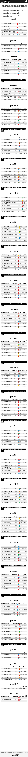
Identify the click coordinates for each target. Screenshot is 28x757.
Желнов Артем (7, 349)
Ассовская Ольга (7, 384)
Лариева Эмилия (7, 376)
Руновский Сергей (7, 468)
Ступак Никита (6, 236)
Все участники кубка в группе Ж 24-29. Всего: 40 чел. (13, 159)
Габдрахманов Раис (7, 580)
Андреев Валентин (7, 401)
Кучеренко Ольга (7, 379)
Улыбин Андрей (7, 29)
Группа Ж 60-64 (14, 542)
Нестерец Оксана (7, 549)
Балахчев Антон (7, 462)
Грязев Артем (6, 226)
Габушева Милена (7, 147)
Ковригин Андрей (7, 355)
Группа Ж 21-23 (14, 85)
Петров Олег (6, 239)
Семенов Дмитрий (7, 407)
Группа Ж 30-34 (14, 193)
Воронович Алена (7, 501)
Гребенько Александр (8, 180)
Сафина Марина (7, 439)
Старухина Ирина (7, 151)
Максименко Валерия (8, 383)
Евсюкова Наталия (7, 554)
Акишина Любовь (7, 654)
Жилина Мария (7, 315)
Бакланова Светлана (7, 657)
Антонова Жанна (7, 488)
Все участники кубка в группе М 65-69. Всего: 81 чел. (13, 595)
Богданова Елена (7, 546)
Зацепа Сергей (6, 531)
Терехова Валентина (8, 142)
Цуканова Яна (6, 269)
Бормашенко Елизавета (8, 148)
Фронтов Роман (7, 177)
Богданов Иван (6, 284)
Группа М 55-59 (14, 455)
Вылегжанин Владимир (8, 520)
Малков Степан (7, 25)
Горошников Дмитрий (8, 173)
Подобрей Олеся (7, 430)
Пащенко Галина (7, 612)
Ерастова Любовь (7, 655)
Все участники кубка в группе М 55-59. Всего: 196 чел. (14, 479)
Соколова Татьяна (7, 436)
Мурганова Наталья (7, 326)
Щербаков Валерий (7, 119)
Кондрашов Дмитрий (8, 174)
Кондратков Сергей (7, 582)
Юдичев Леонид (7, 28)
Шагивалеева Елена (7, 94)
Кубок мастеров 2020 (6, 15)
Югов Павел (6, 636)
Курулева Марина (7, 560)
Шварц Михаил (7, 586)
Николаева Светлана (8, 255)
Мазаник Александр (7, 577)
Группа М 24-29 (14, 106)
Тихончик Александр (8, 412)
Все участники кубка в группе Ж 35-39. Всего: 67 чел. (13, 275)
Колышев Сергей (7, 589)
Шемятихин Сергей (7, 473)
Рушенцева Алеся (7, 140)
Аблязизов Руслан (7, 114)
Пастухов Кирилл (7, 124)
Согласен (15, 755)
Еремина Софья (7, 317)
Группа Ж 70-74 (14, 650)
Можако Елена (6, 556)
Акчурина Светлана (7, 435)
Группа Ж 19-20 (14, 41)
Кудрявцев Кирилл (7, 415)
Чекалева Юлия (7, 320)
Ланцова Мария (7, 557)
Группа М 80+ (14, 693)
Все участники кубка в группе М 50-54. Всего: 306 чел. (14, 421)
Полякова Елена (7, 611)
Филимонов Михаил (7, 60)
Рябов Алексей (6, 405)
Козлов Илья (6, 32)
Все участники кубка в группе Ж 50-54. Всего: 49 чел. (13, 450)
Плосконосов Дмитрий (8, 234)
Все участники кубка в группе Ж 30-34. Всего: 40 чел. (13, 217)
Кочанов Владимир (7, 671)
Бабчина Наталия (7, 197)
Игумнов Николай (7, 517)
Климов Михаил (7, 352)
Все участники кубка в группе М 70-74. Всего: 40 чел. (13, 645)
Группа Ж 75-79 (14, 684)
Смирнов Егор (6, 64)
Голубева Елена (7, 497)
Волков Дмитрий (7, 404)
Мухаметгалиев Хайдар (8, 639)
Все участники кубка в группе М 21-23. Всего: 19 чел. (13, 80)
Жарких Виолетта (7, 257)
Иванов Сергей (7, 575)
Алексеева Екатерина (8, 318)
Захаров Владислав (7, 470)
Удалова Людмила (7, 502)
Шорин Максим (7, 471)
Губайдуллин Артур (7, 295)
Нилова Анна (6, 260)
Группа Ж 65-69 (14, 600)
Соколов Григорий (7, 170)
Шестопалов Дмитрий (8, 409)
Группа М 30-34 (14, 164)
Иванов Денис (6, 357)
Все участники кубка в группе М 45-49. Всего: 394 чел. (14, 362)
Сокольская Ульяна (7, 145)
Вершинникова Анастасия (9, 211)
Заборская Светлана (7, 199)
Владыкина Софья (7, 93)
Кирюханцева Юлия (7, 438)
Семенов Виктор (7, 110)
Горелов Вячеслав (7, 673)
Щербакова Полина (7, 45)
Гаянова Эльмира (7, 210)
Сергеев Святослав (7, 34)
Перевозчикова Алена (8, 263)
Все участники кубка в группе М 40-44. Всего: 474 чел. (14, 304)
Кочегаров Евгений (7, 176)
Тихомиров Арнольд (7, 699)
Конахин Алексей (7, 464)
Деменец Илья (6, 26)
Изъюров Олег (6, 588)
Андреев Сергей (7, 522)
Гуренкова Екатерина (8, 324)
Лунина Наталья (7, 375)
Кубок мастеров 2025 (17, 10)
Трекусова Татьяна (7, 614)
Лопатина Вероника (7, 313)
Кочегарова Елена (7, 548)
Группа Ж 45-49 (14, 368)
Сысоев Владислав (7, 122)
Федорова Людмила (7, 441)
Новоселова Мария (7, 373)
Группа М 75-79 (14, 664)
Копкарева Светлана (8, 378)
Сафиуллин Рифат (7, 231)
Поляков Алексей (7, 294)
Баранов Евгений (7, 347)
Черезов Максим (7, 228)
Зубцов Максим (7, 182)
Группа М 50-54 (14, 397)
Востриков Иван (7, 668)
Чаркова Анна (6, 46)
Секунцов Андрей (7, 240)
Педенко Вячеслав (7, 674)
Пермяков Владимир (8, 679)
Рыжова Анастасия (7, 372)
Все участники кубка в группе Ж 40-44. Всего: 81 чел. (13, 333)
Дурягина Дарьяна (7, 265)
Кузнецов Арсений (7, 70)
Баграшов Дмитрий (7, 171)
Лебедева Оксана (7, 205)
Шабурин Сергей (7, 625)
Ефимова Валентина (8, 551)
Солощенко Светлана (8, 381)
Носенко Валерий (7, 523)
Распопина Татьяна (7, 323)
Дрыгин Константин (7, 410)
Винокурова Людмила (8, 491)
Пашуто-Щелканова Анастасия (9, 202)
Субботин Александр (8, 346)
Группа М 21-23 (14, 56)
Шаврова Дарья (7, 100)
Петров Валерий (7, 344)
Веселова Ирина (7, 604)
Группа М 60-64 (14, 513)
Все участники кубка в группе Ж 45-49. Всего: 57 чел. (13, 391)
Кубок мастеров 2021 (17, 13)
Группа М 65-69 (14, 571)
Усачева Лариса (7, 559)
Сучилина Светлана (7, 266)
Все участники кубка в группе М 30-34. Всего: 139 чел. (14, 188)
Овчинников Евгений (8, 113)
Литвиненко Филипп (8, 291)
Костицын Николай (7, 637)
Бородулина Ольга (7, 494)
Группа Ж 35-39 (14, 251)
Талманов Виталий (7, 121)
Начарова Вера (7, 609)
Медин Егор (6, 68)
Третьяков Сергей (7, 530)
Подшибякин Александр (8, 669)
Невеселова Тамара (7, 608)
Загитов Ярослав (7, 67)
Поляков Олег (6, 65)
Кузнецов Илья (7, 116)
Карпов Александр (7, 583)
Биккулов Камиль (7, 626)
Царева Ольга (6, 268)
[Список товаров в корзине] (26, 1)
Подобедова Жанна (7, 386)
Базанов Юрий (6, 413)
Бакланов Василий (7, 628)
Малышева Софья (7, 91)
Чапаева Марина (7, 493)
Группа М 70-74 (14, 621)
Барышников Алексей (8, 343)
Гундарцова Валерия (8, 97)
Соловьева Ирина (7, 153)
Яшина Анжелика (7, 490)
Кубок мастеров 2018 (6, 16)
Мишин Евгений (7, 467)
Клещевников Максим (8, 286)
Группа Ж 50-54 (14, 426)
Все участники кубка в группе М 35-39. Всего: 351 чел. (14, 246)
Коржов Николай (7, 629)
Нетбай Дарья (6, 203)
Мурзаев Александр (7, 519)
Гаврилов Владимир (7, 677)
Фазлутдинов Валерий (8, 465)
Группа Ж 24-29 (14, 135)
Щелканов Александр (8, 179)
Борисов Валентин (7, 701)
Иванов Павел (6, 585)
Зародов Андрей (7, 111)
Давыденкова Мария (8, 206)
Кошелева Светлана (7, 431)
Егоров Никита (6, 118)
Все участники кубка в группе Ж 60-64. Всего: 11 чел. (13, 566)
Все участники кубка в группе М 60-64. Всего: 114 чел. (14, 537)
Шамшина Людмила (7, 433)
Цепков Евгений (7, 232)
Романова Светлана (7, 496)
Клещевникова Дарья (8, 321)
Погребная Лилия (7, 606)
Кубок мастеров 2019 (17, 15)
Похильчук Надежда (8, 444)
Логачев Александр (7, 402)
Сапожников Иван (7, 298)
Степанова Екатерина (8, 258)
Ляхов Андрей (6, 289)
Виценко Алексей (7, 229)
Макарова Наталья (7, 442)
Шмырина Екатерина (8, 96)
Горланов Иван (6, 237)
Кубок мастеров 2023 (17, 12)
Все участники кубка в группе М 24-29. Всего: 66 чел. (13, 130)
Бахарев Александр (7, 578)
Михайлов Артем (7, 71)
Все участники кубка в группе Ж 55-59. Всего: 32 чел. (13, 508)
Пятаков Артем (7, 74)
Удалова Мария (7, 150)
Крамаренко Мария (7, 99)
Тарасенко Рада (7, 200)
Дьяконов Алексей (7, 297)
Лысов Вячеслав (7, 525)
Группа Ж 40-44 (14, 309)
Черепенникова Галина (8, 499)
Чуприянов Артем (7, 62)
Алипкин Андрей (7, 168)
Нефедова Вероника (8, 48)
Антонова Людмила (7, 615)
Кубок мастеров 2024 (6, 12)
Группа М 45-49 (14, 338)
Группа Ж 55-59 (14, 484)
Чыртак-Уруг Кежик (7, 31)
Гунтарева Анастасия (8, 144)
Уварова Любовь (7, 688)
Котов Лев (6, 35)
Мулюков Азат (6, 528)
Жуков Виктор (6, 676)
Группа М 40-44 (14, 280)
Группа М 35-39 (14, 222)
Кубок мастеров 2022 (6, 13)
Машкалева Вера (7, 51)
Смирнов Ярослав (7, 23)
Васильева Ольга (7, 139)
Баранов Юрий (6, 459)
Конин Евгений (7, 350)
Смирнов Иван (6, 73)
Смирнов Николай (7, 292)
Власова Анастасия (7, 208)
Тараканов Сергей (7, 634)
